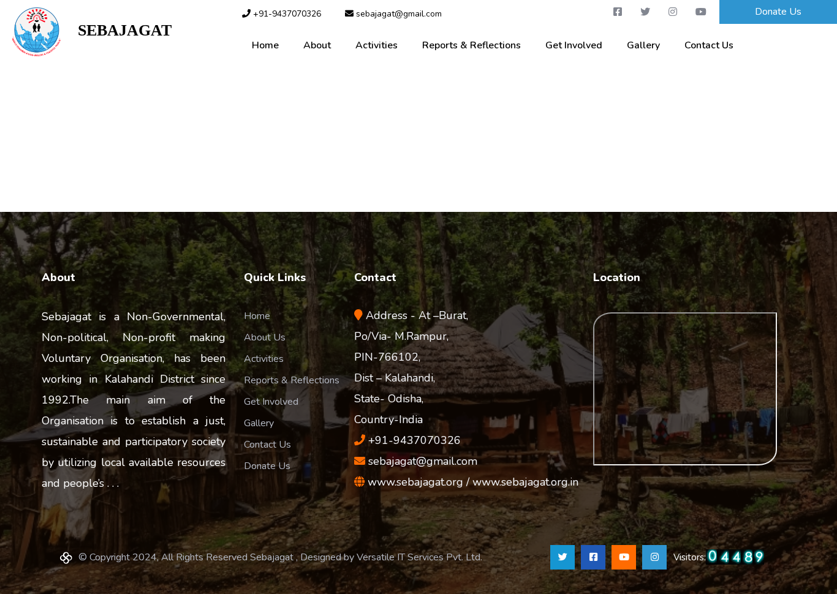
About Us (265, 337)
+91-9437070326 (287, 14)
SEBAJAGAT (116, 30)
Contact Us (708, 45)
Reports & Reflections (471, 45)
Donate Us (778, 11)
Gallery (643, 45)
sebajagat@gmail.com (398, 14)
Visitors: (718, 557)
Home (265, 45)
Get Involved (573, 45)
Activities (376, 45)
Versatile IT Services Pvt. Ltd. (419, 557)
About (317, 45)
